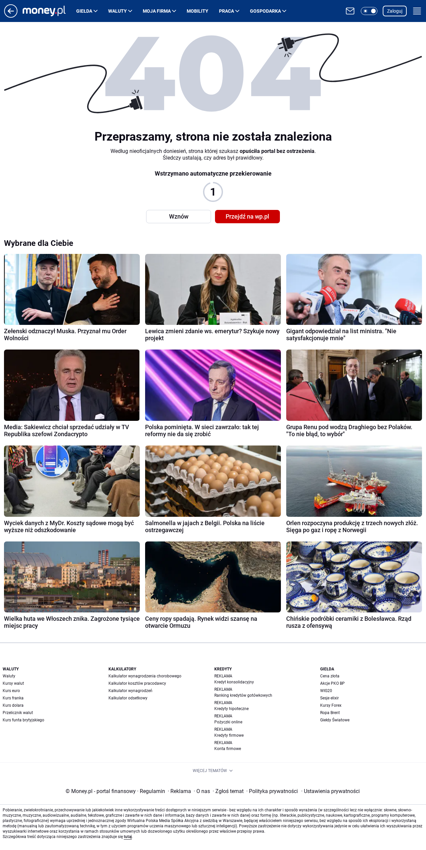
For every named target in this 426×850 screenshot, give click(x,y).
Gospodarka (265, 11)
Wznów (178, 216)
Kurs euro (11, 690)
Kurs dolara (13, 705)
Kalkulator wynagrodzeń (130, 690)
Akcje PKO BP (332, 683)
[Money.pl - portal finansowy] (49, 11)
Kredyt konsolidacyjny (234, 682)
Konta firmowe (227, 748)
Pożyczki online (228, 722)
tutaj (128, 836)
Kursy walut (13, 683)
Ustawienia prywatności (330, 791)
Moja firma (157, 11)
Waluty (117, 11)
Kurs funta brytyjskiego (23, 720)
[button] (369, 11)
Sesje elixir (329, 698)
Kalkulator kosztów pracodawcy (137, 683)
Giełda (84, 11)
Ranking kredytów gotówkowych (243, 695)
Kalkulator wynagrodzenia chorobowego (144, 676)
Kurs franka (13, 698)
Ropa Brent (330, 712)
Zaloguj (394, 11)
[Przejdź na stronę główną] (11, 16)
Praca (226, 11)
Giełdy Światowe (334, 720)
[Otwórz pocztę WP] (350, 11)
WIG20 (326, 690)
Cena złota (329, 676)
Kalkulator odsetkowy (127, 698)
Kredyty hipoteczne (231, 708)
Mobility (197, 11)
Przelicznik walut (18, 712)
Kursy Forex (330, 705)
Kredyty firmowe (229, 735)
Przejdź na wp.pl (247, 216)
